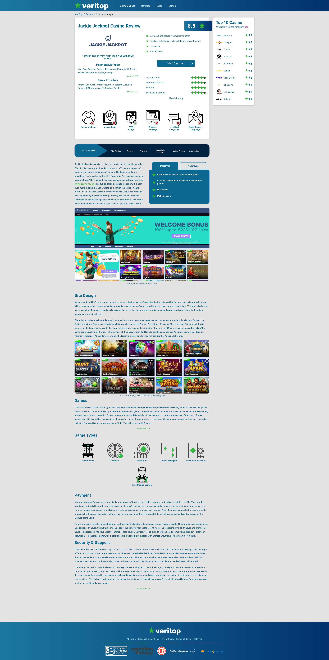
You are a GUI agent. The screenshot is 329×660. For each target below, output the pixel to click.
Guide (159, 5)
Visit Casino (175, 63)
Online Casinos (127, 5)
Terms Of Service (184, 639)
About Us (131, 639)
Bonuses (145, 5)
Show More (142, 428)
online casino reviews (85, 184)
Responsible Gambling (148, 639)
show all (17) (132, 76)
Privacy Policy (167, 639)
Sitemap (198, 639)
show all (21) (132, 92)
